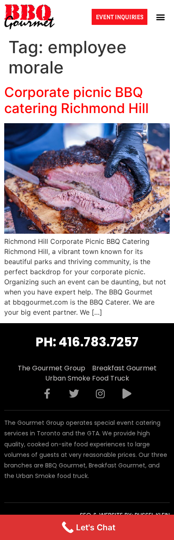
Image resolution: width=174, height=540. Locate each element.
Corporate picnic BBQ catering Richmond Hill (76, 100)
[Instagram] (100, 393)
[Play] (127, 393)
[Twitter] (74, 393)
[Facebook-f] (47, 393)
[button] (161, 17)
